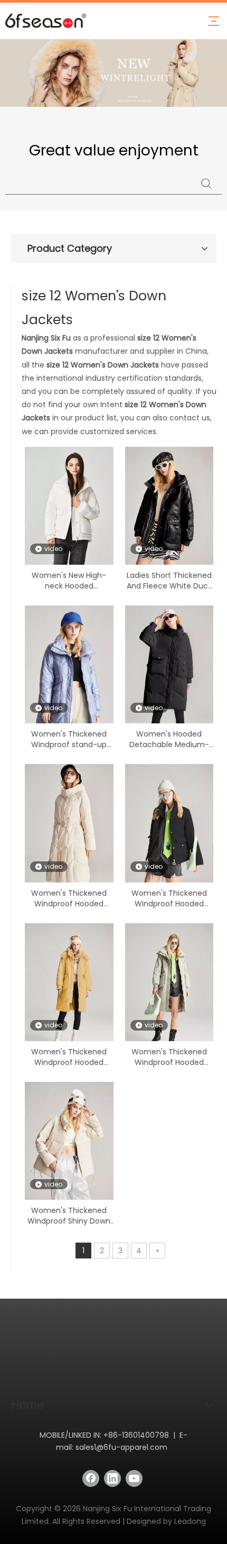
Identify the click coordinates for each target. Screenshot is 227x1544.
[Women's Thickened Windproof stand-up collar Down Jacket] (69, 682)
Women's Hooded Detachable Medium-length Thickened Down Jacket (169, 739)
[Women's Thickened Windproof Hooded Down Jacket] (69, 830)
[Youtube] (134, 1478)
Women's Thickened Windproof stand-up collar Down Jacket (69, 739)
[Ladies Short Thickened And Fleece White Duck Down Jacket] (169, 512)
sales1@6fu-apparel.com (121, 1447)
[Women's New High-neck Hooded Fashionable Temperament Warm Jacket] (69, 512)
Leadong (190, 1521)
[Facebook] (90, 1478)
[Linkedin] (112, 1478)
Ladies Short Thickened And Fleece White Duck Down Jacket (169, 580)
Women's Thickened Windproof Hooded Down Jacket (69, 898)
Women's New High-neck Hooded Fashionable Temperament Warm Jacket (69, 580)
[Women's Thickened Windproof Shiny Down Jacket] (69, 1147)
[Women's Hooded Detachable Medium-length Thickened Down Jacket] (169, 671)
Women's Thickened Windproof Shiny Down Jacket (68, 1215)
